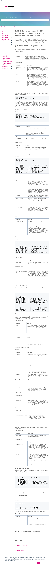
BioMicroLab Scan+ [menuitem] (5, 37)
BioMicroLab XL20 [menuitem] (5, 66)
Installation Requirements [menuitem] (7, 61)
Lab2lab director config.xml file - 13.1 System (22, 547)
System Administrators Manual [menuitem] (7, 64)
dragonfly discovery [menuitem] (5, 44)
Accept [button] (39, 562)
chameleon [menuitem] (4, 42)
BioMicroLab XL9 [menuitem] (5, 68)
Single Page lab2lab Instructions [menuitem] (6, 56)
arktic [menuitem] (3, 33)
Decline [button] (43, 562)
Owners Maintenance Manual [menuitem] (6, 59)
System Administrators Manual (19, 26)
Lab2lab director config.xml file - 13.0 (21, 545)
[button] (11, 34)
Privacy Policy (34, 558)
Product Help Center (4, 26)
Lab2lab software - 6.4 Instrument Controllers (22, 542)
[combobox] (24, 20)
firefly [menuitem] (3, 46)
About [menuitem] (3, 31)
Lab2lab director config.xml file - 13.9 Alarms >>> (27, 531)
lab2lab (11, 26)
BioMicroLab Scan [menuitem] (5, 35)
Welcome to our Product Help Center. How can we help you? (17, 18)
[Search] (48, 20)
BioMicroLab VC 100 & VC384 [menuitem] (6, 40)
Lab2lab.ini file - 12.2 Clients (19, 550)
